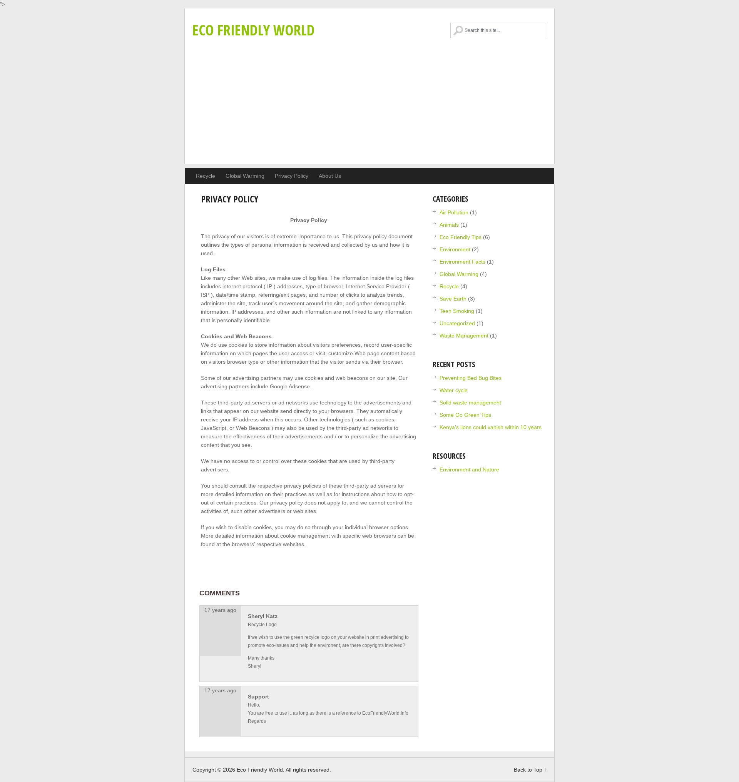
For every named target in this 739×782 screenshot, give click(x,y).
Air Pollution (454, 212)
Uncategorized (457, 323)
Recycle (205, 176)
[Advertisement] (369, 110)
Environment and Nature (469, 469)
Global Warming (245, 176)
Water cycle (454, 390)
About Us (330, 176)
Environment (455, 249)
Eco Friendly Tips (461, 237)
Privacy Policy (291, 176)
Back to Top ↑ (530, 770)
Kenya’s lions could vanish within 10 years (491, 427)
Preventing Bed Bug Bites (471, 378)
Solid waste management (470, 402)
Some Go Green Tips (465, 415)
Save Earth (453, 299)
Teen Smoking (457, 311)
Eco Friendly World (253, 30)
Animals (449, 225)
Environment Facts (462, 262)
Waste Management (464, 336)
